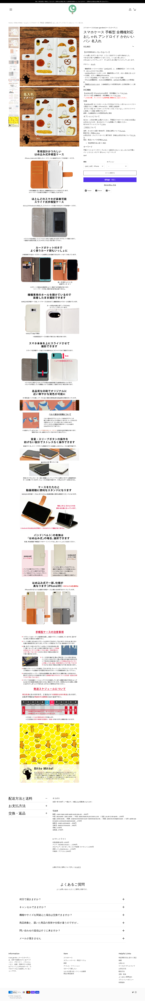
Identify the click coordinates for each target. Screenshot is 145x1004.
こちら (125, 93)
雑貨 (65, 963)
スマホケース (68, 957)
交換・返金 (122, 974)
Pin (109, 190)
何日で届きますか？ (30, 899)
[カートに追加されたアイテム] (135, 9)
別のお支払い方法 (110, 185)
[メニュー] (10, 9)
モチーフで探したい (70, 968)
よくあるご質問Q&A (125, 977)
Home (10, 23)
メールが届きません (30, 938)
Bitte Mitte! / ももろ (21, 23)
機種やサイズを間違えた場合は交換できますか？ (45, 914)
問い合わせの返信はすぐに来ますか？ (39, 930)
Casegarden (17, 996)
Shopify (19, 998)
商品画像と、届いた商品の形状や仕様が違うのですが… (48, 922)
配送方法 (122, 971)
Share (100, 190)
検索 (120, 960)
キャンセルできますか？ (32, 907)
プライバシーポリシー (126, 979)
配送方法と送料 (20, 798)
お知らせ (122, 963)
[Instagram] (136, 992)
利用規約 (122, 982)
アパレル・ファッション (72, 966)
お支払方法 (17, 806)
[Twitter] (133, 992)
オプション (110, 162)
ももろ (93, 64)
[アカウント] (130, 9)
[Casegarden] (72, 9)
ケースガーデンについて (127, 966)
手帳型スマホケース (91, 84)
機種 (84, 162)
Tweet (89, 190)
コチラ (78, 867)
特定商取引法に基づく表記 (97, 143)
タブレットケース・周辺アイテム (75, 960)
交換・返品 (16, 813)
